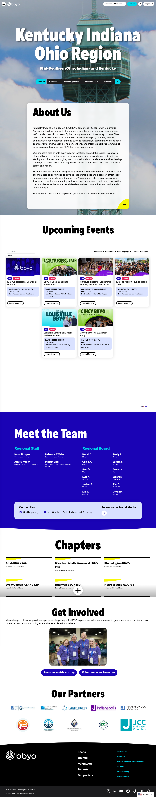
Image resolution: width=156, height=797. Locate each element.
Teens (82, 752)
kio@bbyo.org (30, 512)
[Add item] (118, 81)
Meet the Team (91, 81)
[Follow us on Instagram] (104, 513)
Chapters (108, 81)
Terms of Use (123, 776)
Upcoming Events (71, 81)
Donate (132, 4)
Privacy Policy (123, 771)
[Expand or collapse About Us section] (123, 204)
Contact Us (122, 751)
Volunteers (85, 763)
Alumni (83, 757)
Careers (120, 766)
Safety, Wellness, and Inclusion (130, 761)
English (146, 794)
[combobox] (145, 794)
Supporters (85, 775)
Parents (83, 769)
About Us (53, 81)
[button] (4, 4)
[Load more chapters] (78, 590)
